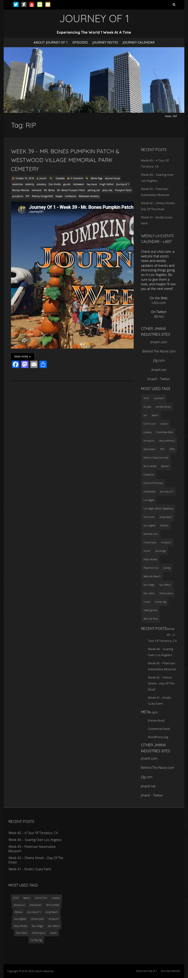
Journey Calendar (139, 42)
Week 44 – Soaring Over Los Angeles (35, 840)
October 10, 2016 (24, 178)
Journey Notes (105, 42)
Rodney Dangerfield (42, 196)
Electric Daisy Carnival (156, 457)
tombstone (70, 196)
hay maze (92, 184)
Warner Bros (151, 618)
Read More (21, 356)
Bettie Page (96, 178)
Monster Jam (151, 534)
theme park (166, 593)
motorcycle (150, 542)
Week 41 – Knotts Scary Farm (29, 869)
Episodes (80, 42)
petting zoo (94, 190)
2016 (146, 398)
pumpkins (17, 196)
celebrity (29, 184)
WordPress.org (158, 737)
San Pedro (165, 584)
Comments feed (159, 729)
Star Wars (149, 593)
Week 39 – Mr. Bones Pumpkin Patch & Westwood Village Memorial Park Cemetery (65, 160)
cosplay (148, 432)
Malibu (164, 525)
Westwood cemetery (89, 196)
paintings (160, 550)
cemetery (41, 184)
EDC (162, 449)
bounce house (112, 178)
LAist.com (159, 302)
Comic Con (150, 423)
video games (150, 610)
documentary (167, 440)
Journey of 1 (122, 184)
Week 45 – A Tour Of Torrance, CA (33, 833)
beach (155, 415)
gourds (66, 184)
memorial (36, 190)
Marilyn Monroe (20, 190)
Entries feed (156, 720)
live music (149, 517)
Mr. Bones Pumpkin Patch (71, 190)
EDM (172, 449)
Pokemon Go (151, 567)
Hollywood (149, 491)
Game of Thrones (153, 483)
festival (165, 466)
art (145, 415)
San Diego (149, 584)
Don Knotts (55, 184)
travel (147, 601)
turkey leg (160, 601)
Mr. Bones (49, 190)
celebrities (17, 184)
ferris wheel (150, 466)
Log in (154, 712)
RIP (27, 196)
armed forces (163, 406)
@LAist (159, 316)
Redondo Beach (152, 576)
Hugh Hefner (107, 184)
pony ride (107, 190)
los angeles (149, 525)
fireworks (149, 474)
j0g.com (159, 360)
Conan (164, 423)
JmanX (42, 178)
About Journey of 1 (51, 42)
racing (166, 567)
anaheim (159, 398)
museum (166, 542)
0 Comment (77, 178)
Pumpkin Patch (123, 190)
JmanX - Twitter (159, 379)
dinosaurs (149, 440)
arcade (147, 406)
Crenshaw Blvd (164, 432)
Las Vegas (149, 500)
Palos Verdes (150, 559)
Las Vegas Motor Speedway (158, 508)
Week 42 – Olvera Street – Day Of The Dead (161, 683)
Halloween (78, 184)
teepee (58, 196)
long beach (166, 517)
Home (168, 116)
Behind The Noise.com (159, 351)
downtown (149, 449)
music (147, 550)
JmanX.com (159, 342)
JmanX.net (159, 370)
